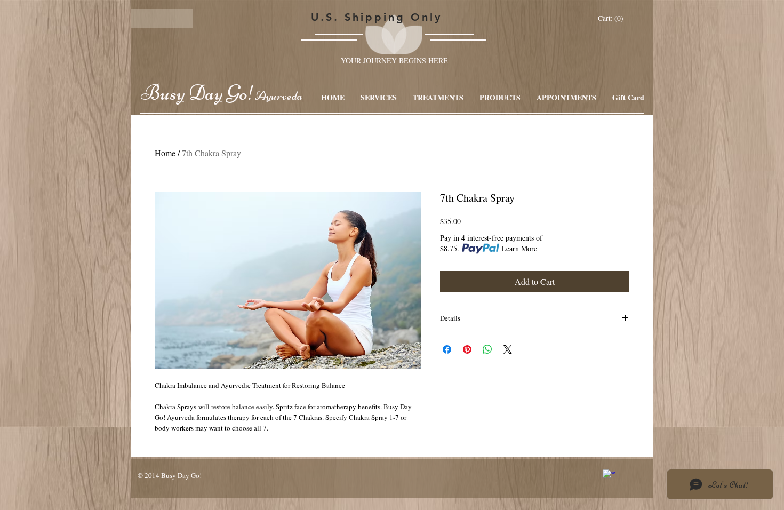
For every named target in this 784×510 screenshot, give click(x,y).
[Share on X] (507, 349)
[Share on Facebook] (447, 349)
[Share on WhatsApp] (487, 349)
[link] (612, 18)
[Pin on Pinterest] (467, 349)
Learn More (519, 248)
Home (165, 152)
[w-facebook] (609, 475)
